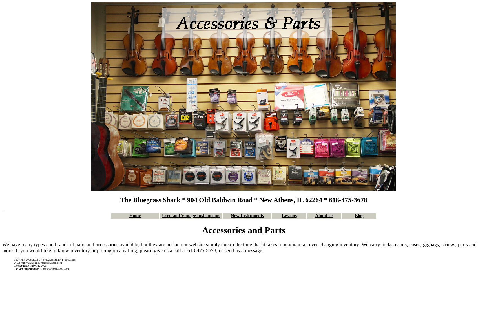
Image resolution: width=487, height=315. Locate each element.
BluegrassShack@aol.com (54, 268)
